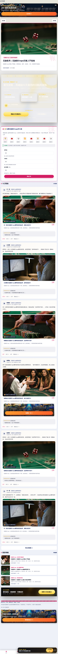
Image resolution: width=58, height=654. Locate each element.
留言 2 (7, 296)
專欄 (15, 602)
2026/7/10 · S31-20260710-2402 (14, 434)
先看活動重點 (42, 114)
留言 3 (7, 238)
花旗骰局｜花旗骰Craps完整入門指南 (19, 61)
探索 (17, 652)
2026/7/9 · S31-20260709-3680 (13, 246)
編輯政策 (11, 602)
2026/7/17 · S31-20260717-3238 (14, 304)
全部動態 (55, 183)
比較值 (5, 158)
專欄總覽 (55, 552)
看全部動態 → (29, 548)
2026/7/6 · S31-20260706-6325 (13, 492)
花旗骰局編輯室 (6, 68)
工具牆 (18, 602)
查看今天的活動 (47, 592)
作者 (7, 602)
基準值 (5, 150)
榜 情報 (54, 20)
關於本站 (3, 602)
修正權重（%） (7, 167)
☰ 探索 (3, 20)
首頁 (6, 652)
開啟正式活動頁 (16, 114)
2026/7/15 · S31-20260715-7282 (14, 191)
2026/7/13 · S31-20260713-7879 (14, 362)
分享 (12, 238)
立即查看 (50, 650)
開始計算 (29, 176)
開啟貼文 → (16, 238)
